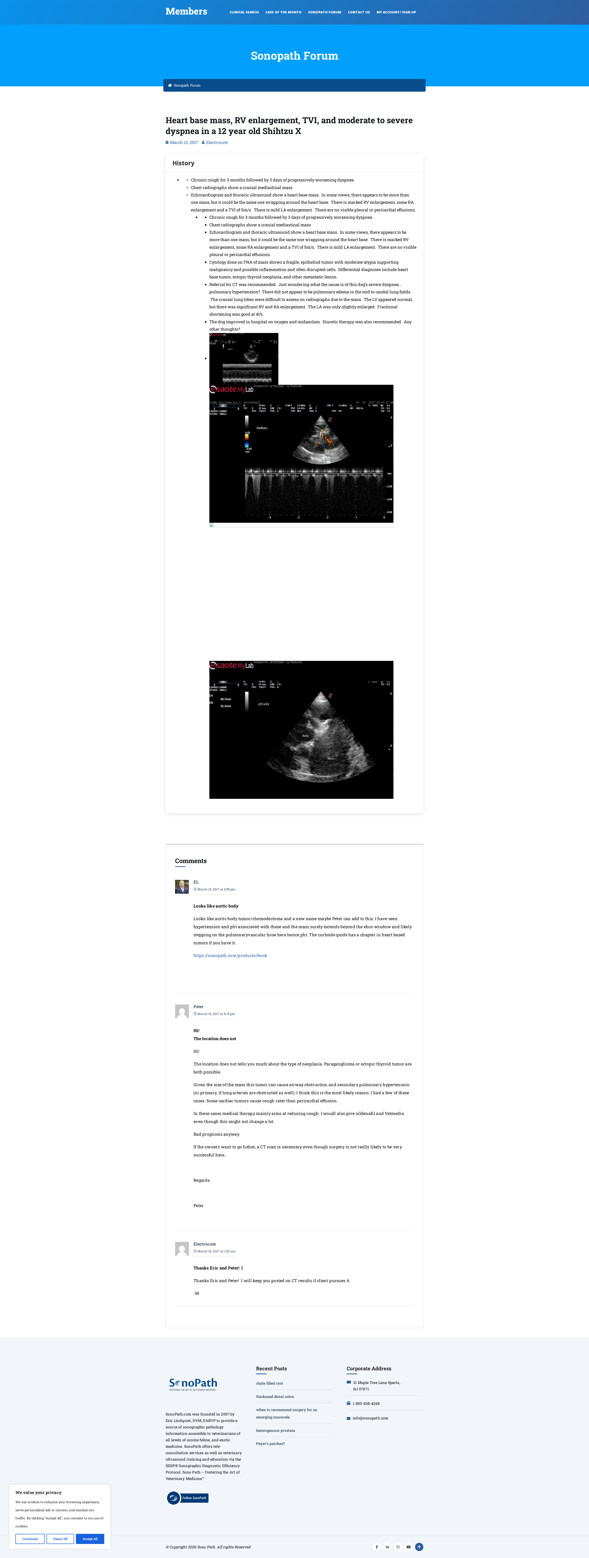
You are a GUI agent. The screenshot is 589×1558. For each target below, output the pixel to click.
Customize (30, 1539)
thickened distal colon (275, 1396)
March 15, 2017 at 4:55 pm (216, 889)
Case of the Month (283, 12)
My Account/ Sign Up (396, 12)
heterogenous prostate (275, 1430)
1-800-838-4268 (366, 1403)
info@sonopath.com (370, 1417)
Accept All (90, 1539)
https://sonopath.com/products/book (230, 955)
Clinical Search (244, 12)
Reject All (60, 1539)
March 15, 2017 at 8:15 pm (216, 1014)
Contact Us (359, 12)
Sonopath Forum (324, 12)
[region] (59, 1517)
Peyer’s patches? (270, 1443)
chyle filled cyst (269, 1383)
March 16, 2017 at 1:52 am (216, 1251)
